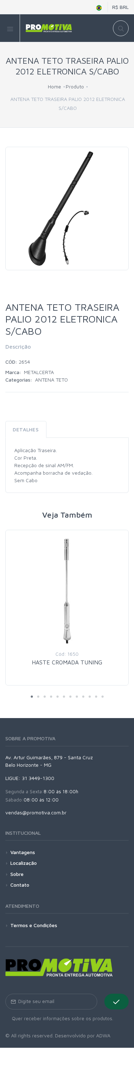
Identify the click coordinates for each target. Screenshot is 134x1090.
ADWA (103, 1035)
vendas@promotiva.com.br (35, 812)
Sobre (17, 874)
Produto (75, 86)
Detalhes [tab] (26, 429)
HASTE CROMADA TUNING (67, 662)
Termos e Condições (33, 925)
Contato (19, 885)
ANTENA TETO (51, 380)
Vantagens (22, 852)
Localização (23, 863)
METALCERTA (39, 372)
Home (54, 86)
